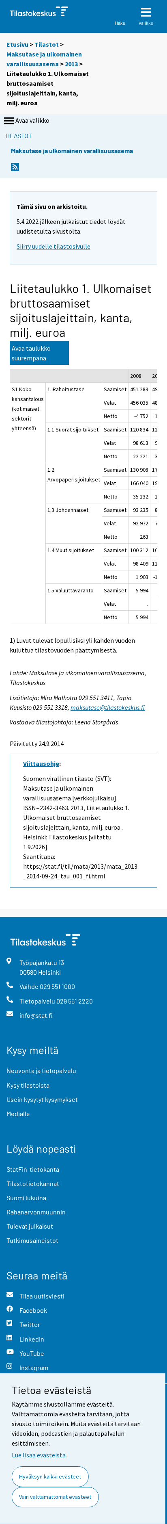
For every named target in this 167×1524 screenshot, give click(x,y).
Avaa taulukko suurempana (31, 353)
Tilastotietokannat (32, 1183)
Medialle (18, 1113)
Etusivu (17, 44)
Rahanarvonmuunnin (36, 1212)
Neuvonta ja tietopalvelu (41, 1070)
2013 (71, 64)
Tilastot (46, 44)
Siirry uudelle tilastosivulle (53, 246)
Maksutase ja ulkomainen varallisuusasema (72, 150)
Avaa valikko (32, 120)
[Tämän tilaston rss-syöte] (15, 169)
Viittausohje (41, 763)
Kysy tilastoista (27, 1085)
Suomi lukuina (26, 1197)
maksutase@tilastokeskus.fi (108, 707)
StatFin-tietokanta (32, 1169)
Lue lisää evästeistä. (39, 1455)
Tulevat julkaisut (29, 1226)
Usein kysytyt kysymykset (42, 1099)
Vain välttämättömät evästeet (55, 1496)
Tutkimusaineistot (32, 1240)
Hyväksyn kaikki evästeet (50, 1476)
